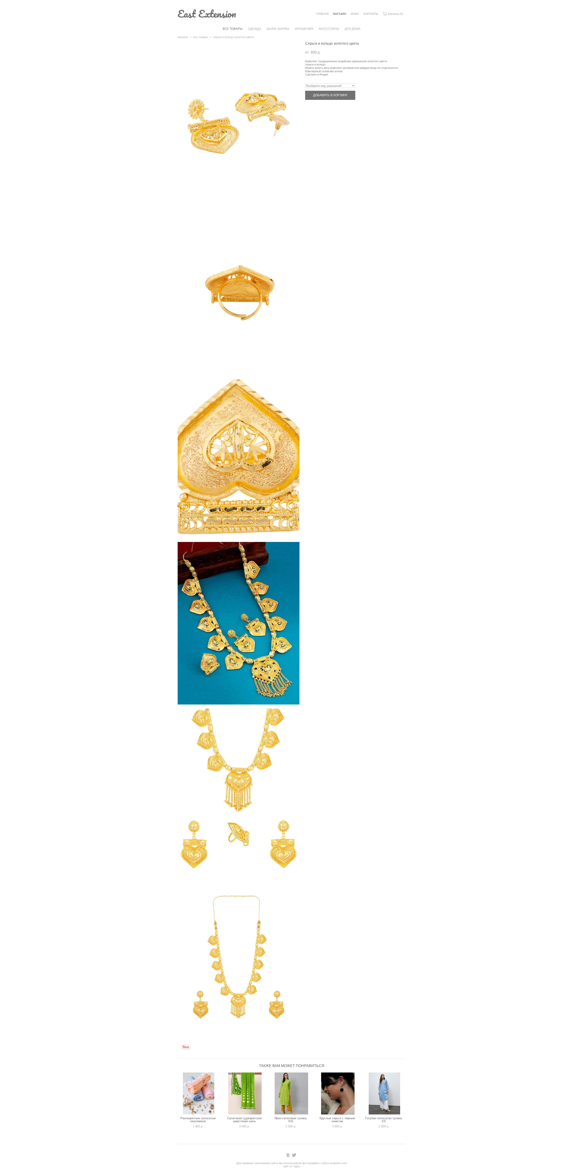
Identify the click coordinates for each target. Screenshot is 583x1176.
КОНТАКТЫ (370, 14)
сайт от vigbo (291, 1166)
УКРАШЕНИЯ (304, 29)
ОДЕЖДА (254, 29)
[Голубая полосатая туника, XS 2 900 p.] (384, 1093)
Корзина (395, 14)
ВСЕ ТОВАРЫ (233, 29)
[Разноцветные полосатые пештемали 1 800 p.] (199, 1093)
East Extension (207, 14)
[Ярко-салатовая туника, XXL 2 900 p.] (291, 1093)
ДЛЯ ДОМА (353, 29)
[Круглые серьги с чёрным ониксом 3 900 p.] (338, 1093)
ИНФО (355, 14)
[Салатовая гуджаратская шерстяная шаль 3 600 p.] (245, 1093)
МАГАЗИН (339, 14)
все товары (200, 37)
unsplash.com (338, 1163)
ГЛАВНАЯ (322, 14)
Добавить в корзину (330, 95)
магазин (183, 37)
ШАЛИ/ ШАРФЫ (278, 29)
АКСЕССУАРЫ (329, 29)
